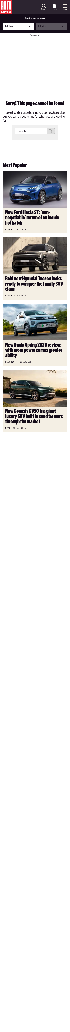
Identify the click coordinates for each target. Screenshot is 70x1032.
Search (44, 9)
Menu (65, 9)
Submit (51, 131)
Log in (54, 9)
